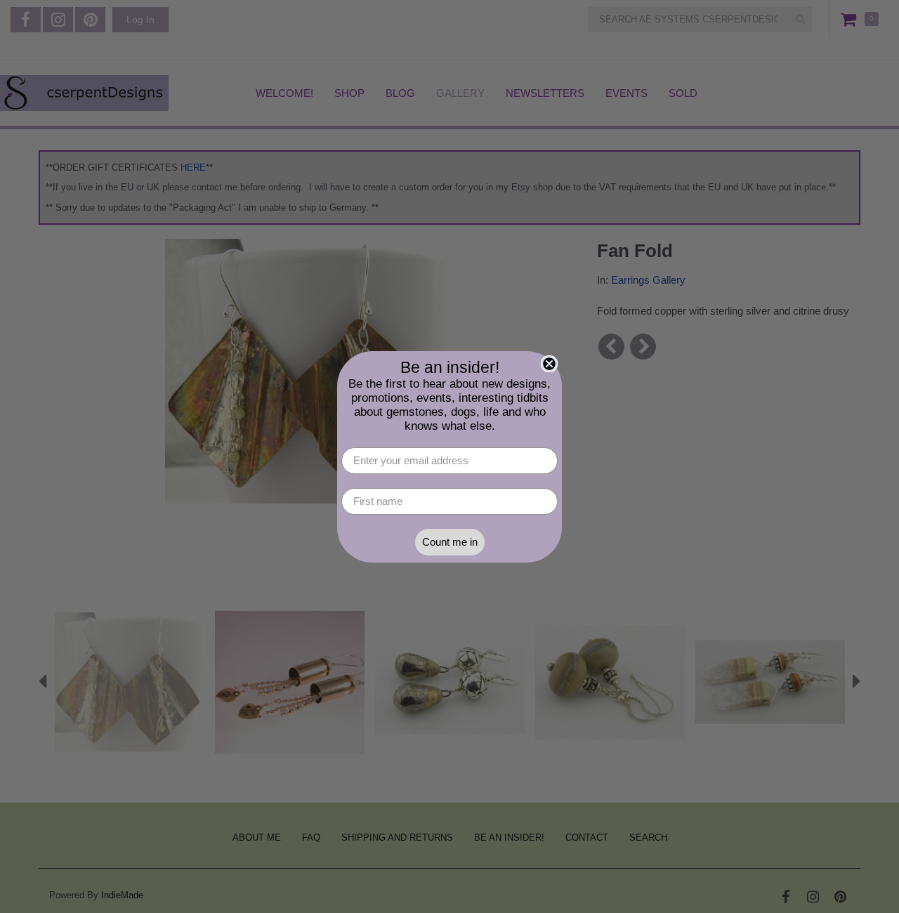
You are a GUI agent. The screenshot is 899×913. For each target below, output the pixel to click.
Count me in (450, 542)
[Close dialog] (549, 364)
